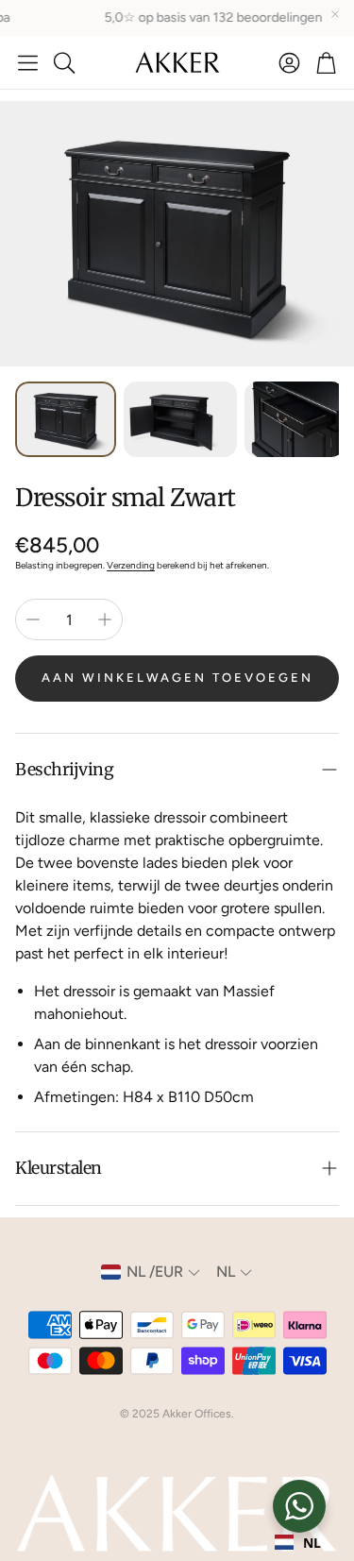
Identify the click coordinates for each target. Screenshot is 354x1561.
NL (312, 1543)
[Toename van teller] (105, 619)
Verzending (131, 565)
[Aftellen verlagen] (33, 619)
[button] (28, 62)
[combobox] (298, 1542)
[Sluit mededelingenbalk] (335, 14)
